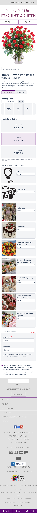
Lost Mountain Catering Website (18, 471)
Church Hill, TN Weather (9, 492)
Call (6, 511)
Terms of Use (18, 505)
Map (19, 511)
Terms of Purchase (24, 502)
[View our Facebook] (15, 428)
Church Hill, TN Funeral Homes (12, 486)
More (4, 88)
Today (21, 101)
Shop (10, 22)
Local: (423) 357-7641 (18, 442)
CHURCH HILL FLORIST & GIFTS (18, 13)
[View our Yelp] (21, 428)
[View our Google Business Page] (18, 428)
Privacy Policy (9, 502)
